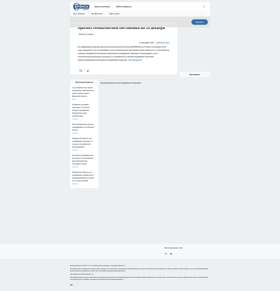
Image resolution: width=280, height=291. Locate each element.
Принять (200, 22)
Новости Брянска (123, 6)
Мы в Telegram (79, 14)
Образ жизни (114, 14)
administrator (163, 42)
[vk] (81, 70)
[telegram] (88, 70)
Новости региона (102, 6)
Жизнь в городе (86, 34)
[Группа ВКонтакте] (165, 254)
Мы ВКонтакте (97, 14)
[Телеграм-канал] (171, 254)
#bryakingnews (135, 60)
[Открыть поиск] (204, 6)
